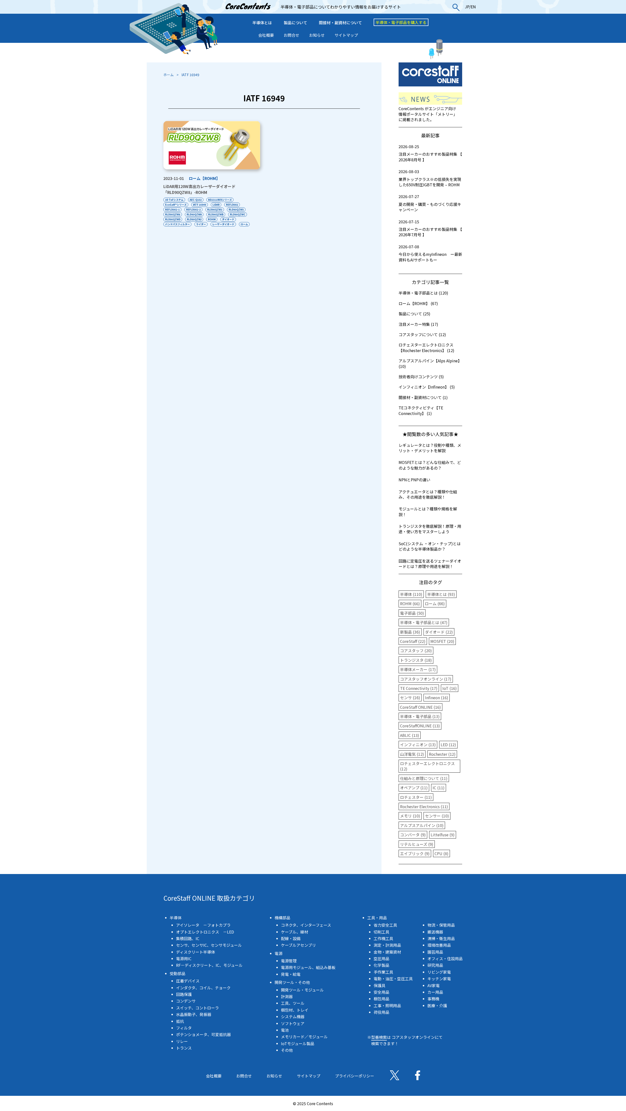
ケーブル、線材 (294, 932)
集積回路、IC (187, 938)
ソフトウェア (292, 1023)
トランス (184, 1048)
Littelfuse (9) (443, 835)
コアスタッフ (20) (416, 650)
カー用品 (435, 992)
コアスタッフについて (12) (422, 334)
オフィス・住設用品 (445, 958)
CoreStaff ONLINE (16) (420, 707)
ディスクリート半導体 (195, 952)
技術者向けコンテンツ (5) (421, 376)
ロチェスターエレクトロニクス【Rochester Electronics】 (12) (426, 347)
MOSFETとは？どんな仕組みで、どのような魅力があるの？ (430, 465)
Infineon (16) (436, 697)
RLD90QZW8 (172, 214)
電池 (285, 1030)
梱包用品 (381, 999)
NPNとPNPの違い (414, 480)
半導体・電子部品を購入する (401, 22)
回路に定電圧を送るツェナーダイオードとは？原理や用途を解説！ (430, 563)
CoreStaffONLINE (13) (420, 726)
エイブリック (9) (415, 853)
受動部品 (177, 973)
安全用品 (381, 992)
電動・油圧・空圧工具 (393, 978)
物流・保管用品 (441, 925)
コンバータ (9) (413, 835)
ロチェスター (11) (416, 797)
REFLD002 (232, 204)
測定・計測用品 (387, 945)
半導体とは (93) (441, 594)
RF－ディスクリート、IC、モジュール (209, 965)
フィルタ (184, 1028)
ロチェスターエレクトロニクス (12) (427, 766)
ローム (244, 224)
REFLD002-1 (172, 209)
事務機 (433, 999)
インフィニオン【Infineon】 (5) (427, 387)
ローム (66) (435, 603)
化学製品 (381, 965)
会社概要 (266, 35)
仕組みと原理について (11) (423, 778)
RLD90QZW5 (236, 209)
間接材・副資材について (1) (423, 397)
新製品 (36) (410, 632)
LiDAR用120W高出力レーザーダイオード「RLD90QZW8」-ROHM (199, 189)
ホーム (168, 74)
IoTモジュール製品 (297, 1043)
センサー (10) (437, 816)
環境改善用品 (439, 945)
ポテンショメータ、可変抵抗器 (203, 1034)
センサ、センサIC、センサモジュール (209, 945)
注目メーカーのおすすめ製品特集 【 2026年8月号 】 (430, 153)
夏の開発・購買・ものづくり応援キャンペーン (430, 203)
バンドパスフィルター (177, 224)
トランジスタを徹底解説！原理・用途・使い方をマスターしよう (430, 528)
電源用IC (183, 958)
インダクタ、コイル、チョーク (203, 988)
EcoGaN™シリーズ (176, 204)
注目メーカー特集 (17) (418, 324)
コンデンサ (186, 1001)
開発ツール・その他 (292, 982)
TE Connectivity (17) (418, 688)
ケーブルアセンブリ (298, 945)
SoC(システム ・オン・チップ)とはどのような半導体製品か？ (430, 546)
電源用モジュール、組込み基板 (308, 967)
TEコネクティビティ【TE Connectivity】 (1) (421, 410)
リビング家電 (439, 972)
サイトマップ (346, 35)
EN (473, 7)
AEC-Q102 (196, 199)
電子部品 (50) (412, 613)
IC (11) (439, 788)
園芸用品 (435, 952)
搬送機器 (435, 932)
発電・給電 (291, 974)
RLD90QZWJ (194, 219)
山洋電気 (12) (412, 754)
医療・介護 (437, 1005)
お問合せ (291, 35)
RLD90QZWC (237, 214)
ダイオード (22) (439, 632)
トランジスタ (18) (416, 660)
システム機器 (292, 1016)
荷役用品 (381, 1012)
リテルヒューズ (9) (416, 844)
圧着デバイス (188, 981)
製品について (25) (414, 314)
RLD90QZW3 (214, 209)
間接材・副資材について (340, 22)
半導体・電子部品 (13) (420, 716)
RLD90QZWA (194, 214)
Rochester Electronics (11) (424, 806)
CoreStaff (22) (412, 641)
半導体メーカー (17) (418, 669)
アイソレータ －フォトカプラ (203, 925)
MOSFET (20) (442, 641)
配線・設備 (291, 938)
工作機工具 (383, 938)
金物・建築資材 (387, 952)
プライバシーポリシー (354, 1076)
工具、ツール (292, 1003)
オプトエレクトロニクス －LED (205, 932)
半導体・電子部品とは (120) (423, 293)
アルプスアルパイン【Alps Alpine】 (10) (430, 363)
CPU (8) (441, 853)
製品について (295, 22)
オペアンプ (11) (414, 788)
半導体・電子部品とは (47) (423, 622)
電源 (278, 953)
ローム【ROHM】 (204, 178)
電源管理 (289, 961)
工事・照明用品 (387, 1005)
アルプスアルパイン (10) (422, 825)
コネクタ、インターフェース (306, 925)
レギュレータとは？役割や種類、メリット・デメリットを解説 (430, 447)
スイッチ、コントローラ (197, 1008)
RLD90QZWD (172, 219)
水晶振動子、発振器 (193, 1014)
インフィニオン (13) (418, 744)
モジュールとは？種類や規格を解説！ (428, 511)
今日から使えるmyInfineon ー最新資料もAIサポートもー (430, 253)
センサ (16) (410, 697)
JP (467, 7)
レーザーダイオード (223, 224)
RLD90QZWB (216, 214)
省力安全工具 (385, 925)
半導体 (175, 918)
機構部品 (282, 918)
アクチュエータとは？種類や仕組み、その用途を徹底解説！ (428, 494)
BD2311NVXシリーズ (220, 199)
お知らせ (317, 35)
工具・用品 (377, 918)
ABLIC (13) (409, 735)
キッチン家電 (439, 978)
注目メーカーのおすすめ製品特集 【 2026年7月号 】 (430, 228)
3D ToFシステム (174, 199)
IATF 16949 (199, 204)
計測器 (287, 996)
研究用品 (435, 965)
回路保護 (184, 994)
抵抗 (180, 1021)
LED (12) (448, 744)
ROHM (212, 219)
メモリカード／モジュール (304, 1037)
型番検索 (379, 1037)
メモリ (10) (410, 816)
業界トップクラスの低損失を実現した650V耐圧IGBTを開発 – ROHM (430, 178)
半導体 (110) (411, 594)
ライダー (201, 224)
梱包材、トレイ (294, 1010)
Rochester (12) (442, 754)
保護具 (379, 985)
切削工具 (381, 932)
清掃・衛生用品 (441, 938)
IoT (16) (449, 688)
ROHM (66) (410, 603)
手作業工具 (383, 972)
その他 (287, 1050)
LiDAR (216, 204)
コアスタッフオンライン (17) (425, 679)
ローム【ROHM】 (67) (418, 303)
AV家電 (433, 985)
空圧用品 (381, 958)
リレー (182, 1041)
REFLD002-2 (193, 209)
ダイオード (228, 219)
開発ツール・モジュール (302, 990)
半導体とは (262, 22)
